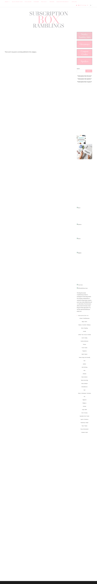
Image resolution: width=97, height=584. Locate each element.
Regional (84, 399)
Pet (84, 396)
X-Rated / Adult (84, 432)
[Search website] (91, 5)
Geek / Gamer (84, 354)
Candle (84, 331)
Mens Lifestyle (84, 383)
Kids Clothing (84, 367)
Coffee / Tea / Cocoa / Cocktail (84, 334)
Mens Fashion (84, 377)
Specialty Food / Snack (84, 416)
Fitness (84, 344)
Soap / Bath (84, 409)
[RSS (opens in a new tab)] (85, 5)
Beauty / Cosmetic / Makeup (84, 324)
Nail (84, 390)
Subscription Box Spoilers (84, 79)
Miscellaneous (84, 386)
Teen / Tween (84, 425)
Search (78, 68)
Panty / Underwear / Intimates (84, 393)
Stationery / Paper (84, 422)
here (80, 311)
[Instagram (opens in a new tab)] (83, 5)
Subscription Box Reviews (84, 76)
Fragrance (84, 351)
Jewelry (84, 364)
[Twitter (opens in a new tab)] (76, 5)
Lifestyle (84, 373)
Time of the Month (84, 429)
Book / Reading (84, 328)
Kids (84, 370)
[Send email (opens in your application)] (87, 5)
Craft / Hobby (84, 338)
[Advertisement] (39, 41)
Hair (84, 360)
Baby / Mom (84, 321)
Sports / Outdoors (84, 419)
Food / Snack (84, 347)
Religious (84, 403)
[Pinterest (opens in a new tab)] (81, 5)
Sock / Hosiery (84, 412)
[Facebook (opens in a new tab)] (79, 5)
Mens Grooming (84, 380)
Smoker (84, 406)
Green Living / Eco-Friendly (84, 357)
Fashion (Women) (84, 341)
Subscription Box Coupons (84, 81)
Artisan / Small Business (84, 318)
